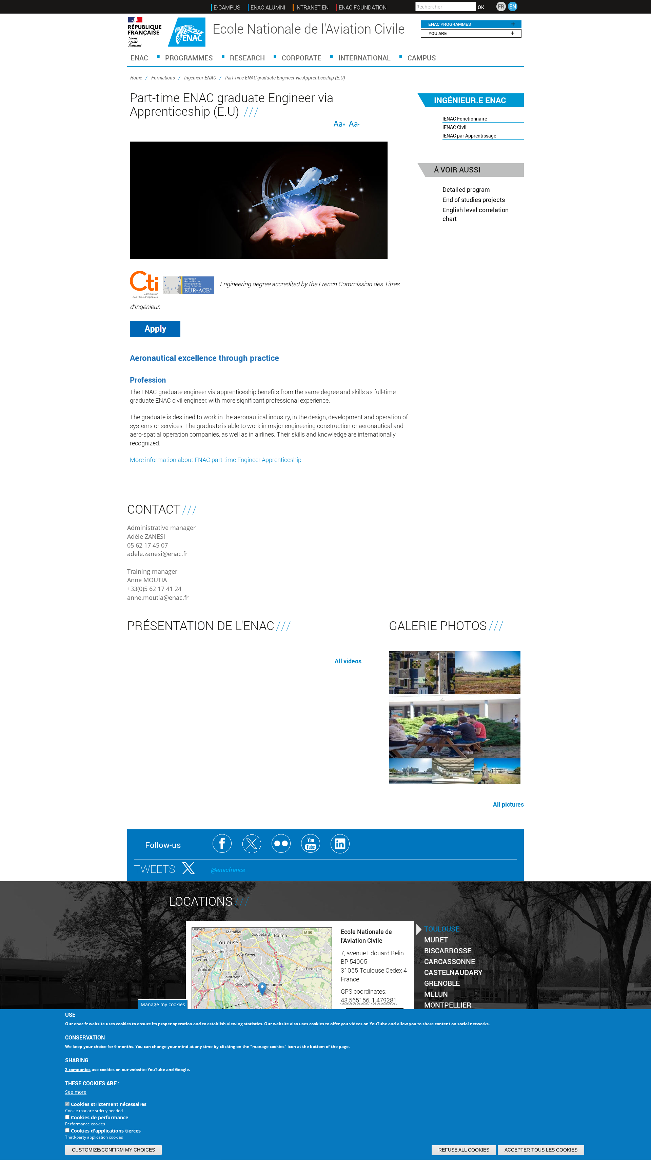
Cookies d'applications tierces (106, 1131)
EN (512, 6)
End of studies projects (473, 200)
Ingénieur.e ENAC (470, 100)
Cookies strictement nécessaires (108, 1104)
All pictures (508, 804)
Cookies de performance (99, 1118)
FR (501, 6)
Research (247, 57)
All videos (348, 661)
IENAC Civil (454, 127)
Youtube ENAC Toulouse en (310, 843)
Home (136, 77)
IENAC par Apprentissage (469, 135)
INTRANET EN (312, 7)
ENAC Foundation (363, 7)
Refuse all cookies (463, 1150)
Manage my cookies (163, 1004)
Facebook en (222, 843)
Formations (163, 77)
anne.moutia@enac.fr (158, 597)
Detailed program (466, 189)
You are (438, 33)
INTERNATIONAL (364, 57)
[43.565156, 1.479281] (262, 989)
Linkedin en (340, 843)
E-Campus (227, 7)
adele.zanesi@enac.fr (157, 554)
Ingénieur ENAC (200, 77)
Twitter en (251, 843)
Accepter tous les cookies (541, 1150)
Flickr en (281, 843)
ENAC (139, 57)
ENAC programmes (449, 24)
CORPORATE (301, 57)
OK (481, 7)
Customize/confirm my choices (113, 1150)
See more (75, 1092)
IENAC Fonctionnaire (464, 118)
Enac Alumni (268, 7)
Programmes (189, 57)
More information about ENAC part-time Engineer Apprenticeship (215, 460)
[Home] (166, 32)
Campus (422, 57)
